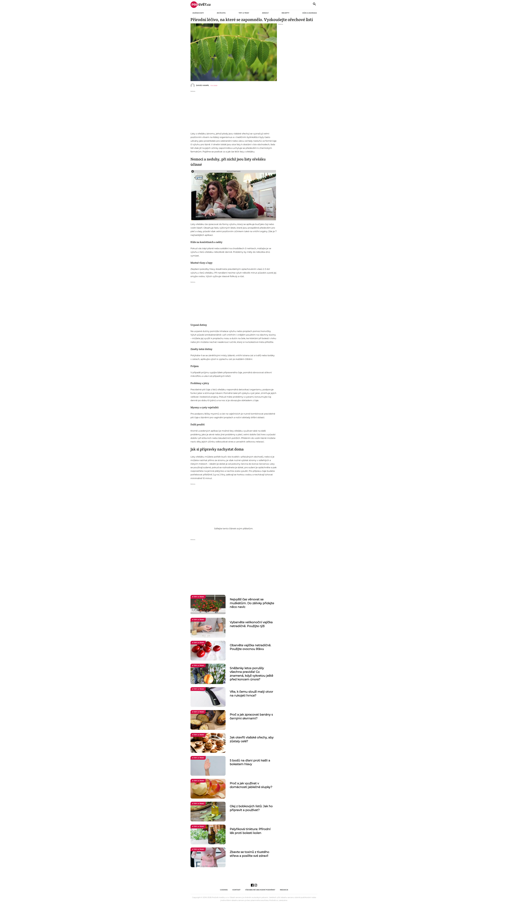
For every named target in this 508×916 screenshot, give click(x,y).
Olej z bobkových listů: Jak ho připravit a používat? (251, 808)
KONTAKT (236, 890)
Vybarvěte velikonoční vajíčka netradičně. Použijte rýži (251, 624)
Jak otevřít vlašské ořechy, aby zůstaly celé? (252, 739)
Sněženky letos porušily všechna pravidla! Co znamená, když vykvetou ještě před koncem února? (251, 673)
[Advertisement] (233, 110)
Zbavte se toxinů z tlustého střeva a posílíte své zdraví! (249, 854)
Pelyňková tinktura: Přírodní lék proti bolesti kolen (250, 831)
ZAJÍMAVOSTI (198, 13)
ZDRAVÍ (265, 13)
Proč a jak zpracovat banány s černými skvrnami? (251, 716)
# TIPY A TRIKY (198, 597)
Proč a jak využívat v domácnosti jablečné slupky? (251, 785)
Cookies (224, 890)
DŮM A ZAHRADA (309, 13)
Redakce (284, 890)
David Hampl (202, 85)
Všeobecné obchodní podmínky (260, 890)
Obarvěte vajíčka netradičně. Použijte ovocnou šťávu (250, 647)
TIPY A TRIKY (244, 13)
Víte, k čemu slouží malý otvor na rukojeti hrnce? (251, 693)
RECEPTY (285, 13)
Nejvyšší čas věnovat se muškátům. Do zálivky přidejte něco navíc (252, 603)
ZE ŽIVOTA (221, 13)
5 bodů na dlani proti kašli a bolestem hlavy (250, 762)
